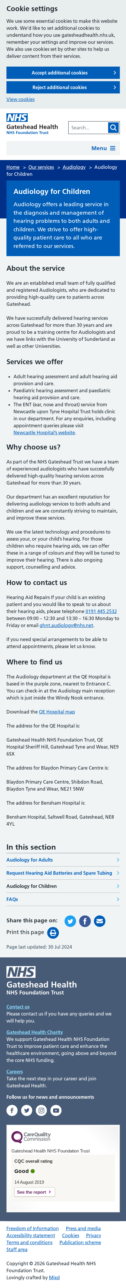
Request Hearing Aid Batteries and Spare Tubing (59, 873)
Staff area (17, 1249)
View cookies (20, 99)
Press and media (83, 1228)
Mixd (54, 1277)
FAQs (12, 899)
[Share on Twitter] (70, 921)
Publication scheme (80, 1242)
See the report (31, 1192)
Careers (14, 1072)
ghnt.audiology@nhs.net (66, 625)
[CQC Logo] (31, 1142)
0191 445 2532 (101, 611)
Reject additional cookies (60, 87)
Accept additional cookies (60, 73)
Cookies (70, 1235)
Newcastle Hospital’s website (44, 432)
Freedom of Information (32, 1228)
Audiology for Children (31, 886)
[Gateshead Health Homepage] (32, 123)
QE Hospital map (57, 712)
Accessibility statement (30, 1235)
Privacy (93, 1235)
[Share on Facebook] (85, 921)
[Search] (113, 127)
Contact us (18, 1007)
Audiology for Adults (29, 860)
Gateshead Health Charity (34, 1032)
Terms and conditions (29, 1242)
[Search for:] (88, 127)
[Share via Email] (99, 921)
